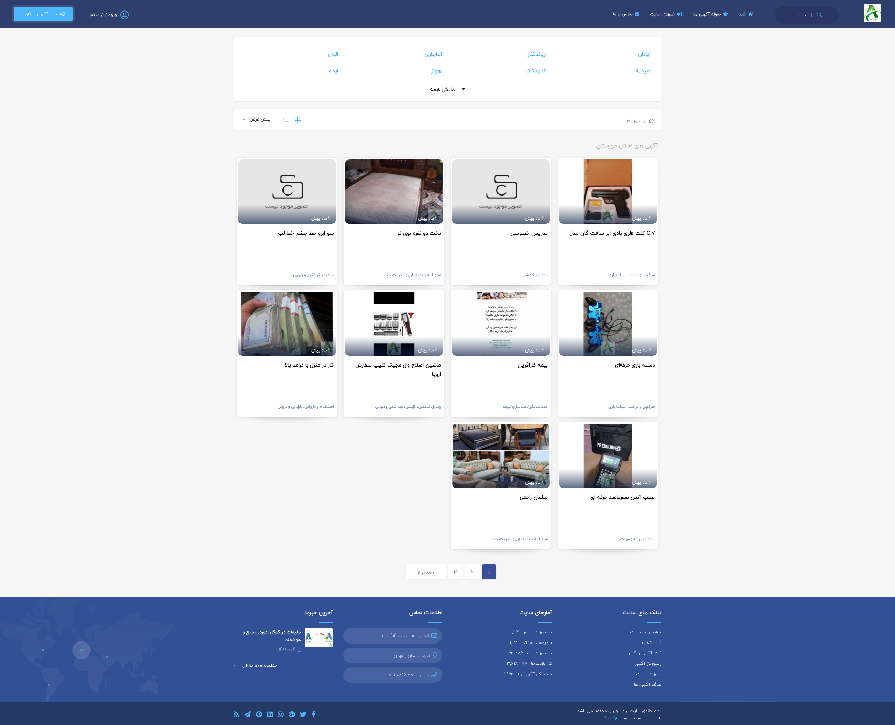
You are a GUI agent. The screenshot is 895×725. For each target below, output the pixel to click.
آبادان (644, 54)
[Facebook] (313, 715)
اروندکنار (536, 54)
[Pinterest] (259, 715)
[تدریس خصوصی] (501, 191)
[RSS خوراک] (236, 715)
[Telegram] (247, 715)
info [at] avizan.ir (398, 636)
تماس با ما (623, 14)
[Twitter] (303, 715)
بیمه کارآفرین (533, 364)
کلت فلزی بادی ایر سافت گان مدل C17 (612, 232)
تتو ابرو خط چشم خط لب (306, 232)
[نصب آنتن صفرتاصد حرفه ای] (608, 456)
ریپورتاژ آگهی (648, 663)
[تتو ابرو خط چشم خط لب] (287, 191)
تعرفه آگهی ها (707, 14)
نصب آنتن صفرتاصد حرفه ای (622, 497)
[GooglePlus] (292, 715)
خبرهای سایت (662, 14)
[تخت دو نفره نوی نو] (394, 191)
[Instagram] (281, 715)
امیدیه (643, 71)
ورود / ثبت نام (103, 15)
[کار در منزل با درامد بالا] (287, 324)
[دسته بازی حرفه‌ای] (608, 324)
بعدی (427, 572)
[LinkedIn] (270, 715)
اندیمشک (535, 71)
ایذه (333, 71)
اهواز (436, 71)
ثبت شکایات (649, 642)
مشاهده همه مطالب (259, 665)
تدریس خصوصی (529, 232)
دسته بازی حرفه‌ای (635, 364)
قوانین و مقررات (645, 632)
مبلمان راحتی (534, 497)
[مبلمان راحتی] (501, 456)
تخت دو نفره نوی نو (419, 232)
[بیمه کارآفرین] (501, 324)
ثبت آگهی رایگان (39, 14)
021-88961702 (402, 675)
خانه (742, 14)
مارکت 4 (612, 718)
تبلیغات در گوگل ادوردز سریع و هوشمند (272, 636)
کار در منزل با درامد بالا (309, 364)
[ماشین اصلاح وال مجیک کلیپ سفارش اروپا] (394, 324)
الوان (333, 54)
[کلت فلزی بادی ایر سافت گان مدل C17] (608, 191)
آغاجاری (433, 54)
